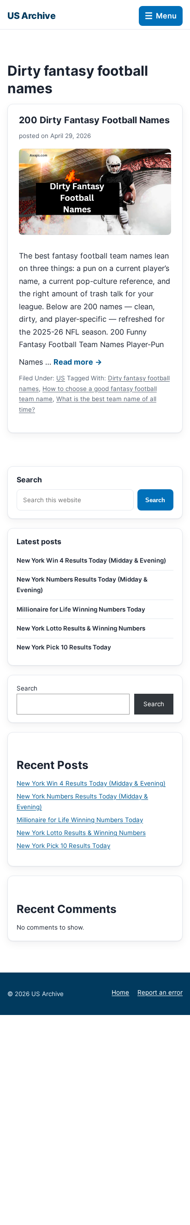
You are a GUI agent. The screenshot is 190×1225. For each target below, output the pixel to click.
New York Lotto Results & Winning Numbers (81, 628)
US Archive (31, 15)
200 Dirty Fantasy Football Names (94, 120)
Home (120, 992)
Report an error (160, 992)
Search (27, 688)
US (60, 378)
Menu (161, 16)
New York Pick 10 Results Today (64, 647)
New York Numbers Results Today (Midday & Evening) (82, 585)
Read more (77, 363)
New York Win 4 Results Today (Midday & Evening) (91, 560)
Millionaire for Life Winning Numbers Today (81, 609)
